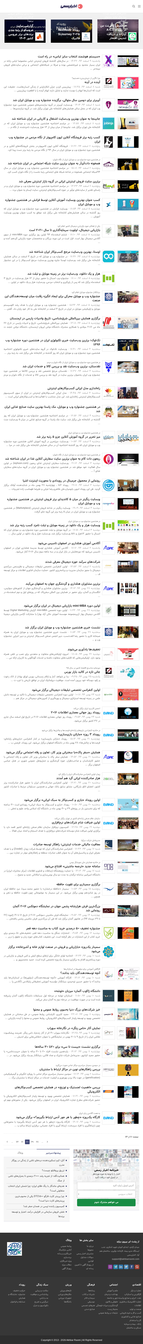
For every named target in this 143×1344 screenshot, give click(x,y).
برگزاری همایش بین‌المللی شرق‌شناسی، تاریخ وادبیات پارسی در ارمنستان (55, 318)
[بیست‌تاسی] (108, 973)
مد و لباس (44, 1298)
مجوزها (90, 1250)
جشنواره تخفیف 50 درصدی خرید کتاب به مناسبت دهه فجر (63, 928)
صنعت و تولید (135, 1309)
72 (17, 1142)
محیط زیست (112, 1309)
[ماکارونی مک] (108, 411)
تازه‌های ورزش (66, 1290)
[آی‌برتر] (108, 104)
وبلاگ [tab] (20, 1153)
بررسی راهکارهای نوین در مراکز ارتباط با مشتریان (69, 1069)
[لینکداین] (121, 1267)
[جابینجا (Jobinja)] (108, 123)
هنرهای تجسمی (88, 1305)
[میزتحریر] (108, 437)
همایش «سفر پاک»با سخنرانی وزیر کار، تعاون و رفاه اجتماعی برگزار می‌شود (53, 752)
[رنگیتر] (108, 503)
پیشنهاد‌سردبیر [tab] (53, 1153)
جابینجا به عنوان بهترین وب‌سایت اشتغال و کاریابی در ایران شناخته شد (56, 118)
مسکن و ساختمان (133, 1328)
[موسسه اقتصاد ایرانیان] (108, 82)
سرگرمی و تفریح (41, 1301)
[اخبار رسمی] (108, 1014)
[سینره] (108, 566)
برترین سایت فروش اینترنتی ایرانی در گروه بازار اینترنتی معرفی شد (59, 181)
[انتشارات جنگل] (108, 933)
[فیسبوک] (131, 1267)
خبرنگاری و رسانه (64, 1253)
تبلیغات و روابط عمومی (108, 1313)
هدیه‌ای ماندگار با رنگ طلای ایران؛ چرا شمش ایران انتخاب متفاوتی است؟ (36, 1188)
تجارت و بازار (136, 1290)
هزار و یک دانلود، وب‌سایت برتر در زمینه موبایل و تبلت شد (63, 273)
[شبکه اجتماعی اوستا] (108, 256)
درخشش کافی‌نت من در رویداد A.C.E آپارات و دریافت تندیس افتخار (113, 32)
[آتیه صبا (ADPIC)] (108, 547)
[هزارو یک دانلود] (108, 278)
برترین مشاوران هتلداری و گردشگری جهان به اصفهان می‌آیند (63, 583)
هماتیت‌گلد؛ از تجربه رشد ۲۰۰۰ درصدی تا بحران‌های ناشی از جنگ (36, 1178)
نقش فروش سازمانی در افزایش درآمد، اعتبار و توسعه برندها (38, 1214)
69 (47, 1142)
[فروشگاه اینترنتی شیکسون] (108, 61)
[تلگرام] (115, 1267)
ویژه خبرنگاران (66, 1261)
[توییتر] (126, 1267)
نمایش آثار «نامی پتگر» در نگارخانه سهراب (73, 1028)
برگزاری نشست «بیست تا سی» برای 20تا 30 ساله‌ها (67, 1046)
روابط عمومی (66, 1246)
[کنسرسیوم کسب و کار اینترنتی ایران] (108, 392)
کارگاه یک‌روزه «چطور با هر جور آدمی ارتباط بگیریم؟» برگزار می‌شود (58, 1117)
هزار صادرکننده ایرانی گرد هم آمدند (78, 778)
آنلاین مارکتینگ (65, 1250)
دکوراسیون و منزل (40, 1305)
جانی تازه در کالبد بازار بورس (82, 672)
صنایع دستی (89, 1309)
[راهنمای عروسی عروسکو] (39, 36)
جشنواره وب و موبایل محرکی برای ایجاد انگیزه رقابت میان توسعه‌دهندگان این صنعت (52, 298)
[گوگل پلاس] (137, 1267)
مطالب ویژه (67, 1264)
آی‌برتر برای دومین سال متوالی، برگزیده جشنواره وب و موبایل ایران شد (56, 100)
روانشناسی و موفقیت (39, 1294)
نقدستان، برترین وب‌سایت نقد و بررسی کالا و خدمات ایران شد (61, 366)
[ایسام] (108, 186)
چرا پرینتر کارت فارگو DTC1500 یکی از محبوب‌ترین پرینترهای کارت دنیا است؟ (39, 1198)
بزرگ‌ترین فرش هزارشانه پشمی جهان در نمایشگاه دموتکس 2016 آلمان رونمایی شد (56, 908)
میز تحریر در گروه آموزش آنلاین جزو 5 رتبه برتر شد (68, 436)
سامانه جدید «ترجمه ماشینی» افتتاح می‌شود (72, 866)
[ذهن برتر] (108, 889)
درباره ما (90, 1246)
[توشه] (108, 995)
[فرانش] (108, 204)
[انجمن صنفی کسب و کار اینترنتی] (108, 297)
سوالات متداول (87, 1257)
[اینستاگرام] (110, 1267)
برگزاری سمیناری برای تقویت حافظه (78, 884)
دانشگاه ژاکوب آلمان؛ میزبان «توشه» (77, 991)
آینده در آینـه (92, 82)
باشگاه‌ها (68, 1301)
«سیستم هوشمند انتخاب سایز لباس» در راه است (69, 56)
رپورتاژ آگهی (67, 1268)
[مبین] (108, 323)
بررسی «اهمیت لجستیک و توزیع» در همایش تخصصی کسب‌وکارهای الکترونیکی (57, 1089)
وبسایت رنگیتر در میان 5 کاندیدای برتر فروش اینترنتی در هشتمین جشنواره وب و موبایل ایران (53, 501)
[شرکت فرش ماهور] (108, 910)
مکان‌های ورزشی (65, 1294)
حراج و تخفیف (19, 1290)
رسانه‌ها (91, 1290)
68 (37, 1142)
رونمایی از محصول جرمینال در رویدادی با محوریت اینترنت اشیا (61, 480)
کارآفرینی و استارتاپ (132, 1294)
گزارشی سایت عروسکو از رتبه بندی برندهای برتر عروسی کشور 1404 (20, 32)
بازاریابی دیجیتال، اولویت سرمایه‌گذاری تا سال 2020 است (64, 230)
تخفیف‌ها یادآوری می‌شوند (84, 649)
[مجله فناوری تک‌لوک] (108, 344)
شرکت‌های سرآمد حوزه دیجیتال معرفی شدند (72, 561)
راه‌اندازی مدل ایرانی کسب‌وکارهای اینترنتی (73, 388)
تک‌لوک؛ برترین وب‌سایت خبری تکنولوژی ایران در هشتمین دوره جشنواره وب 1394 (52, 342)
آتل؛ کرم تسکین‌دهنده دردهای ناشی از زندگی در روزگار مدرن (37, 1163)
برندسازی (68, 1257)
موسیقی (91, 1301)
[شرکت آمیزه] (108, 1070)
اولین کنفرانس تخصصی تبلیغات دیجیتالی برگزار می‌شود (66, 690)
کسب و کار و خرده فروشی (130, 1313)
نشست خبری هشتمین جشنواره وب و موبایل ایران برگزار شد (62, 627)
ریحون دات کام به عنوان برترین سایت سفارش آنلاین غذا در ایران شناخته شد (52, 458)
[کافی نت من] (132, 36)
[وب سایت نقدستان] (108, 367)
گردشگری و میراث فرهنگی (107, 1305)
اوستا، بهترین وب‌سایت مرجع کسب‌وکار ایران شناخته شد (64, 251)
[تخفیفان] (108, 654)
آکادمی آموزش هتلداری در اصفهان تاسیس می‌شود (69, 543)
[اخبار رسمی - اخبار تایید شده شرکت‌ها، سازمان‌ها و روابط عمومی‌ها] (71, 6)
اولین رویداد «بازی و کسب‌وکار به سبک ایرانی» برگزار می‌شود (62, 800)
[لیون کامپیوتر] (108, 142)
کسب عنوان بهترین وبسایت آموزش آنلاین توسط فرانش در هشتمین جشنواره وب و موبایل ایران (52, 202)
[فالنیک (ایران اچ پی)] (86, 36)
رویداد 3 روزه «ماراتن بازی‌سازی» (79, 734)
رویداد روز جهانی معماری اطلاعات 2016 (75, 712)
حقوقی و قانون (112, 1301)
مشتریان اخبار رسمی (85, 1253)
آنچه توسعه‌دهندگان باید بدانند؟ (80, 973)
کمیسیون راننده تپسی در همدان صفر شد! (43, 1206)
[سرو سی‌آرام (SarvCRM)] (108, 694)
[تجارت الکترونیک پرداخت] (108, 1091)
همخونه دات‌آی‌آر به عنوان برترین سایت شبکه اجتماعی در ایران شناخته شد (54, 163)
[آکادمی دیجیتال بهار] (108, 230)
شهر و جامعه (112, 1298)
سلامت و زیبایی (41, 1290)
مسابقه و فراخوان (17, 1301)
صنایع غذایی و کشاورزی (131, 1316)
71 (22, 1142)
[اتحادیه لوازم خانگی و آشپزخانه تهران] (108, 951)
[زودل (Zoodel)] (108, 778)
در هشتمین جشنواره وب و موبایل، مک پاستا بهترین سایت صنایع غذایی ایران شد (52, 409)
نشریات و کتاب (88, 1294)
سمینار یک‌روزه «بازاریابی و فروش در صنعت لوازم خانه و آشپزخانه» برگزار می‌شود (54, 949)
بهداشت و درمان (111, 1294)
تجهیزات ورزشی (65, 1298)
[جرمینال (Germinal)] (108, 485)
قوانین (90, 1261)
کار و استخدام (135, 1320)
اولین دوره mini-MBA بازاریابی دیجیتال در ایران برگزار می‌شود (62, 605)
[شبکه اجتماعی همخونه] (108, 164)
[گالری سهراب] (108, 1032)
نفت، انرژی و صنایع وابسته (129, 1298)
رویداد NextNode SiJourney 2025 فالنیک (69, 34)
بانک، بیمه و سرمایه (132, 1324)
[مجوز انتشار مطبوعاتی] (14, 1249)
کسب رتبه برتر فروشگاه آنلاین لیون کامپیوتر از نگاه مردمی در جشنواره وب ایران (54, 139)
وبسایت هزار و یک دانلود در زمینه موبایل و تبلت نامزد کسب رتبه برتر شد (55, 525)
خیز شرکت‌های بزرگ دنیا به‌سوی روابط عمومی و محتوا (66, 1009)
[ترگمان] (108, 867)
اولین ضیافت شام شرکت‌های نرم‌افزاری (76, 822)
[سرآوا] (108, 845)
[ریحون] (108, 459)
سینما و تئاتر (89, 1298)
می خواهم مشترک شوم (106, 1202)
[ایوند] (108, 713)
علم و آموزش (112, 1290)
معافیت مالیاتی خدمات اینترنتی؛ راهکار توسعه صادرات (66, 844)
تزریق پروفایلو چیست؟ (53, 1171)
